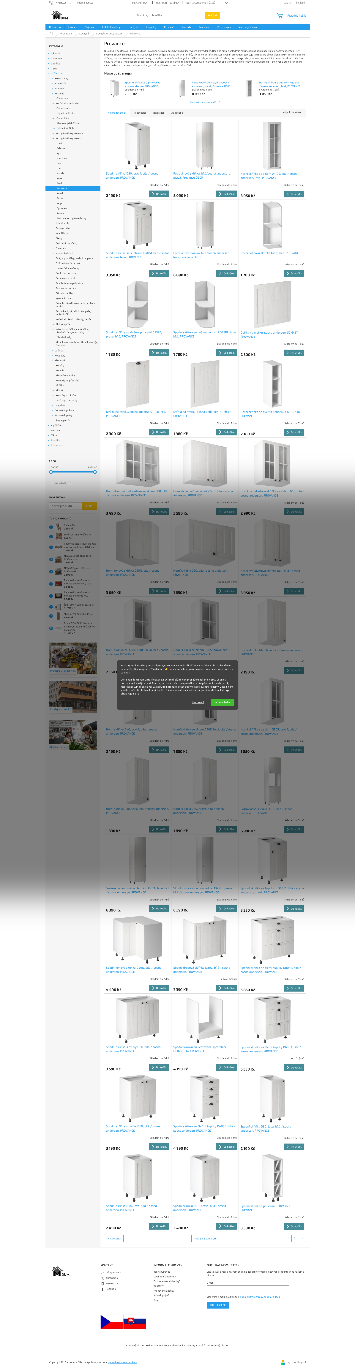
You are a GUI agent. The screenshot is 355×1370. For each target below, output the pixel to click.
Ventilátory (62, 233)
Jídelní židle (62, 118)
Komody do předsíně (67, 381)
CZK (285, 3)
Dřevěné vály (64, 337)
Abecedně (177, 113)
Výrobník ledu (63, 298)
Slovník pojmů (161, 1295)
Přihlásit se (218, 1305)
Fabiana (61, 148)
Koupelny (60, 356)
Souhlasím (224, 702)
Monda (60, 173)
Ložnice (59, 351)
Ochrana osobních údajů (200, 3)
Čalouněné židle (65, 128)
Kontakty (159, 1286)
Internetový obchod (218, 1345)
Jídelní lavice (63, 108)
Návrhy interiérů (196, 1345)
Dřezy (59, 238)
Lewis (60, 143)
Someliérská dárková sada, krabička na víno (76, 304)
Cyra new (62, 208)
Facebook (111, 1289)
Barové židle (63, 228)
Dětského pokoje (64, 410)
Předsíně (60, 360)
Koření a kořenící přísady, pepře (73, 319)
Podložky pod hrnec (67, 273)
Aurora (60, 213)
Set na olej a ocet (65, 278)
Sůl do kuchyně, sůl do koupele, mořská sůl (73, 313)
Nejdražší (158, 113)
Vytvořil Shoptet (297, 1362)
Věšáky (60, 385)
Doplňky (55, 64)
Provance (62, 188)
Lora (59, 168)
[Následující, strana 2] (294, 1238)
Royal (60, 193)
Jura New (62, 158)
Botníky (60, 365)
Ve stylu (55, 430)
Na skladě (63, 483)
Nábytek (55, 54)
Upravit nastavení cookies (122, 1362)
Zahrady (59, 89)
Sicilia (60, 198)
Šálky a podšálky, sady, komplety (74, 258)
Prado (60, 183)
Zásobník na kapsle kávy (69, 283)
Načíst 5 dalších (205, 1238)
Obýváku (60, 405)
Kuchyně (59, 94)
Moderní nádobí (64, 253)
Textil (54, 69)
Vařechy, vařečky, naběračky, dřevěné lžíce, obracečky (72, 331)
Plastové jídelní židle (68, 123)
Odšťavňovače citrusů (68, 263)
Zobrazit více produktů (203, 102)
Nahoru (115, 1238)
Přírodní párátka (65, 293)
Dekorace (56, 59)
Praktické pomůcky (66, 243)
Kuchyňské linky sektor (68, 138)
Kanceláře (60, 83)
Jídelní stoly (62, 223)
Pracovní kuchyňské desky (71, 218)
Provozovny (61, 78)
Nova (59, 178)
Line (59, 163)
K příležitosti (58, 425)
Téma (54, 435)
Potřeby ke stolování (67, 103)
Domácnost (57, 445)
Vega (59, 203)
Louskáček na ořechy (67, 268)
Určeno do (57, 73)
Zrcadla (60, 370)
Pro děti (55, 440)
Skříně (59, 390)
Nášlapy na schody (67, 400)
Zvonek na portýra (66, 288)
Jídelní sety (62, 98)
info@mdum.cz (114, 1272)
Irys (59, 153)
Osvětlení (61, 248)
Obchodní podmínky (167, 3)
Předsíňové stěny (65, 376)
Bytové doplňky (63, 415)
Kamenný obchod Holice (139, 1345)
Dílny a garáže (62, 420)
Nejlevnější (140, 113)
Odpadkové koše (65, 113)
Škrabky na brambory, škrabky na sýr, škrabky (77, 344)
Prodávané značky (164, 1291)
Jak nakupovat (140, 3)
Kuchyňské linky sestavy (69, 133)
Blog (156, 1300)
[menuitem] (54, 27)
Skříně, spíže (63, 324)
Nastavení (198, 703)
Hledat (212, 15)
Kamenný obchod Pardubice (170, 1345)
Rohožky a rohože (66, 395)
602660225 (112, 1278)
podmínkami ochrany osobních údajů (260, 1297)
